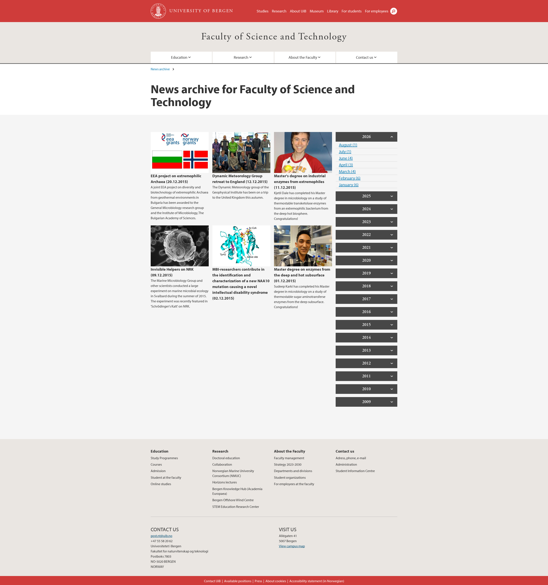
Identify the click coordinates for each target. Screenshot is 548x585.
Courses (156, 464)
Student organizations (290, 477)
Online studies (161, 484)
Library (332, 11)
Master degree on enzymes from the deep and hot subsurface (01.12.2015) (302, 275)
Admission (158, 471)
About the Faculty (303, 57)
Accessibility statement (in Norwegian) (316, 581)
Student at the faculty (166, 477)
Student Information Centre (355, 471)
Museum (317, 11)
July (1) (345, 151)
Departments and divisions (293, 471)
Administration (346, 464)
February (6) (349, 178)
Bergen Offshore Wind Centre (233, 500)
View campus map (292, 546)
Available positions (237, 581)
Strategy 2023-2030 (287, 464)
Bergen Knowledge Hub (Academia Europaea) (237, 491)
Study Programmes (164, 458)
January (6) (349, 184)
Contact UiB (212, 581)
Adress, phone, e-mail (351, 458)
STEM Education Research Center (235, 506)
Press (258, 581)
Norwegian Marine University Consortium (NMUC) (233, 473)
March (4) (347, 171)
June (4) (346, 158)
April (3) (346, 164)
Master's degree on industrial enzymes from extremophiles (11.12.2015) (300, 181)
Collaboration (222, 464)
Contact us (364, 57)
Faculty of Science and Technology (274, 37)
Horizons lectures (224, 482)
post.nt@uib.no (161, 536)
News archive (160, 69)
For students (352, 11)
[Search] (393, 11)
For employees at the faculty (294, 484)
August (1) (348, 144)
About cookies (275, 581)
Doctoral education (226, 458)
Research (279, 11)
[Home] (159, 11)
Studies (262, 11)
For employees (376, 11)
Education (179, 57)
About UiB (298, 11)
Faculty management (289, 458)
